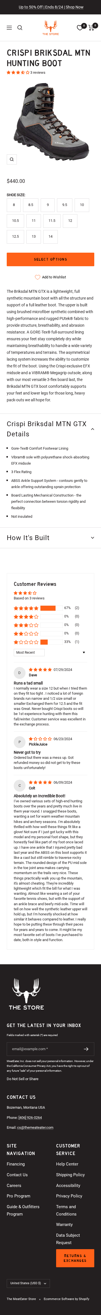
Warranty (64, 1224)
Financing (16, 1164)
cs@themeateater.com (35, 1127)
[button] (18, 72)
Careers (14, 1185)
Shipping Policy (70, 1174)
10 (82, 205)
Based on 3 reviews (29, 598)
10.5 (15, 220)
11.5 (52, 220)
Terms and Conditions (66, 1210)
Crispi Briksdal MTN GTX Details (47, 429)
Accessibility (68, 1185)
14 (50, 236)
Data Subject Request (68, 1239)
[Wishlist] (80, 28)
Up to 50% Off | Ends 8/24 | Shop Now (51, 7)
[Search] (19, 27)
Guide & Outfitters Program (23, 1210)
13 (34, 236)
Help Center (67, 1164)
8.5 (30, 205)
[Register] (86, 1049)
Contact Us (17, 1174)
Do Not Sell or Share (22, 1079)
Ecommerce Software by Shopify (66, 1299)
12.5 (15, 236)
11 (34, 220)
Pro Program (18, 1196)
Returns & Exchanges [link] (75, 1258)
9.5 (64, 205)
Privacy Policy (69, 1196)
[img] (40, 670)
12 (70, 220)
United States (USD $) (25, 1283)
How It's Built (28, 538)
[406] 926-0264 (30, 1117)
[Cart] (91, 28)
